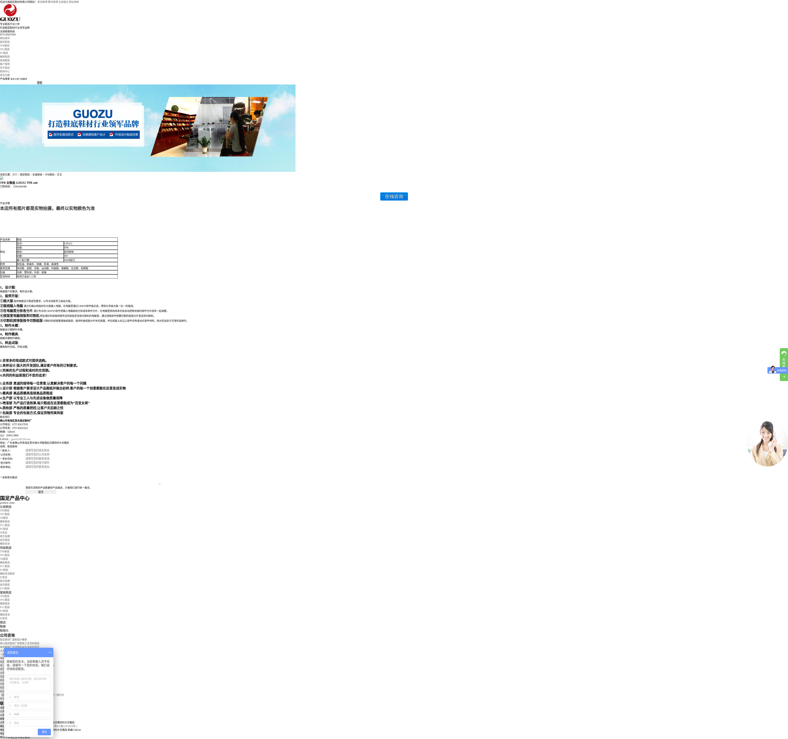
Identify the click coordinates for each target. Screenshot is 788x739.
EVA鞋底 (5, 588)
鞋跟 (3, 626)
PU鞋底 (4, 53)
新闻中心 (5, 71)
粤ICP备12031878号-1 (66, 726)
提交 (41, 492)
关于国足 (5, 67)
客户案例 (5, 64)
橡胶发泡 (5, 543)
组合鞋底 (5, 540)
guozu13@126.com (20, 439)
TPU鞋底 (5, 49)
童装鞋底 (5, 592)
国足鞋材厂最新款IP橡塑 (13, 639)
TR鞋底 (4, 518)
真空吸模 (5, 536)
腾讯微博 (53, 2)
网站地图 (74, 2)
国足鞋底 (5, 42)
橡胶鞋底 (5, 56)
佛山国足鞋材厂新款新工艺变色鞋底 (19, 643)
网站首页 (5, 38)
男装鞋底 (5, 547)
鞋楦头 (4, 630)
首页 (14, 174)
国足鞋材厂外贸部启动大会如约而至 (19, 647)
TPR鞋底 (4, 45)
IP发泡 (3, 532)
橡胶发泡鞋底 (7, 573)
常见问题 (5, 75)
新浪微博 (42, 2)
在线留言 (63, 2)
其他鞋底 (5, 60)
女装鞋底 (5, 506)
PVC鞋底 (5, 525)
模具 (3, 622)
